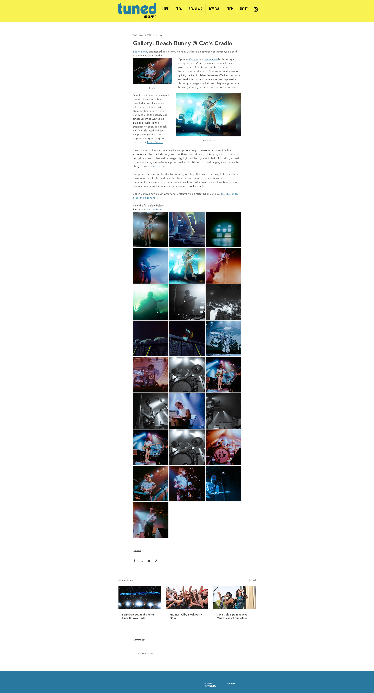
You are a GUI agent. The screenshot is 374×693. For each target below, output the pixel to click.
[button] (229, 9)
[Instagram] (256, 9)
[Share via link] (155, 560)
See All (252, 580)
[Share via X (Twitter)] (141, 560)
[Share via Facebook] (134, 560)
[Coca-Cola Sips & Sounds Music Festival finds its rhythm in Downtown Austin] (234, 597)
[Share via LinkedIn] (148, 560)
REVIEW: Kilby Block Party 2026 (185, 616)
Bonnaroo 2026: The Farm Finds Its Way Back (138, 616)
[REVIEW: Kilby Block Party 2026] (187, 597)
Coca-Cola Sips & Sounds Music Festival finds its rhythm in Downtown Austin (234, 616)
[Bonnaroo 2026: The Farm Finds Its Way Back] (139, 597)
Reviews (137, 550)
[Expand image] (150, 229)
